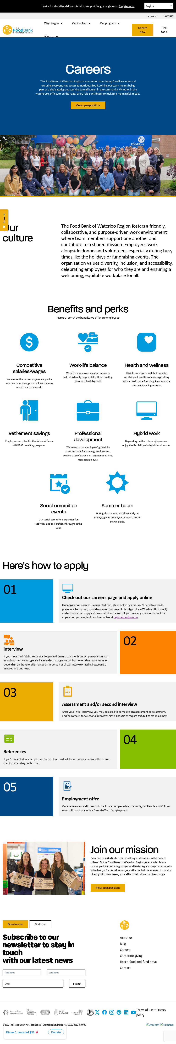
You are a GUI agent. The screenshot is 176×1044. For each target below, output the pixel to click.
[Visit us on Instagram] (112, 1012)
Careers (125, 949)
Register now (126, 6)
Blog (123, 943)
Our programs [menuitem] (108, 23)
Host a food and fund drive (138, 961)
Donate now (142, 30)
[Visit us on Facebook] (104, 1012)
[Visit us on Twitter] (97, 1012)
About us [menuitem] (49, 36)
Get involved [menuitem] (79, 23)
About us (126, 937)
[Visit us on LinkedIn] (126, 1012)
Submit (77, 984)
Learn (150, 16)
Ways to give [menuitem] (51, 23)
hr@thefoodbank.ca (126, 617)
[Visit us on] (119, 1012)
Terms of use (144, 1009)
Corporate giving (131, 955)
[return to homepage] (18, 29)
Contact (125, 967)
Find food (164, 30)
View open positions (88, 105)
